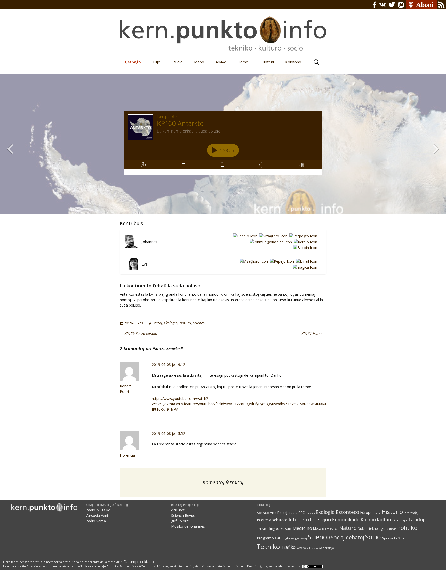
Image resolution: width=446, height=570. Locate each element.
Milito (325, 529)
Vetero (301, 548)
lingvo (274, 528)
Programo (265, 537)
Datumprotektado (139, 561)
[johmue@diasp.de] (270, 242)
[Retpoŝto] (302, 236)
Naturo (185, 322)
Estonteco (347, 512)
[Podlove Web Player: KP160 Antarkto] (223, 143)
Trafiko (288, 547)
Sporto (402, 538)
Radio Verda (96, 520)
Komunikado (346, 519)
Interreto (299, 519)
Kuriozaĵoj (401, 520)
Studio (177, 61)
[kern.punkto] (223, 28)
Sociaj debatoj (347, 537)
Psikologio (282, 538)
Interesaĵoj (411, 513)
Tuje (156, 61)
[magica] (304, 267)
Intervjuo (320, 519)
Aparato (263, 512)
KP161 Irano (313, 333)
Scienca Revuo (183, 515)
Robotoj (303, 538)
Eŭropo (366, 512)
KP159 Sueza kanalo (138, 333)
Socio (373, 536)
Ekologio (171, 322)
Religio (295, 538)
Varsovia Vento (98, 515)
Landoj (416, 519)
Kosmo (368, 519)
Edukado (310, 512)
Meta (317, 528)
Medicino (302, 528)
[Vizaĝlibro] (272, 236)
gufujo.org (179, 520)
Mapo (199, 61)
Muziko (334, 528)
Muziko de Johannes (188, 526)
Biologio (292, 513)
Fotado (377, 512)
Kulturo (385, 520)
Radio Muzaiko (98, 510)
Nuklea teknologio (371, 528)
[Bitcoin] (304, 248)
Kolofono (293, 61)
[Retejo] (304, 242)
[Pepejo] (244, 236)
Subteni (267, 61)
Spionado (389, 538)
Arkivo (221, 61)
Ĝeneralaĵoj (327, 548)
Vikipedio (312, 548)
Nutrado (391, 529)
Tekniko (268, 546)
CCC (301, 512)
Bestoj (157, 322)
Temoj (243, 61)
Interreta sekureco (272, 519)
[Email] (305, 261)
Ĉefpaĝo (133, 61)
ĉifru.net (178, 510)
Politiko (407, 528)
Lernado (262, 529)
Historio (392, 512)
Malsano (286, 529)
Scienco (199, 322)
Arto (273, 512)
